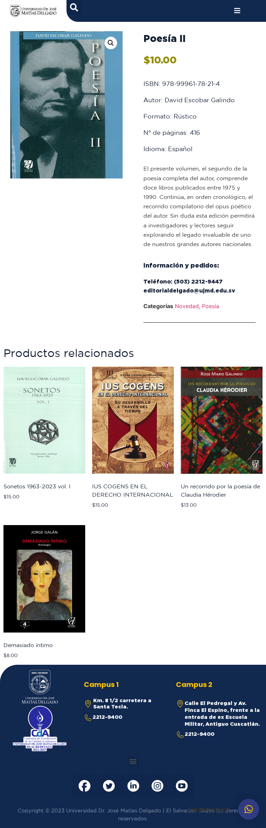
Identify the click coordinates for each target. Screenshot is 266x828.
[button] (111, 43)
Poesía (210, 306)
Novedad (187, 306)
